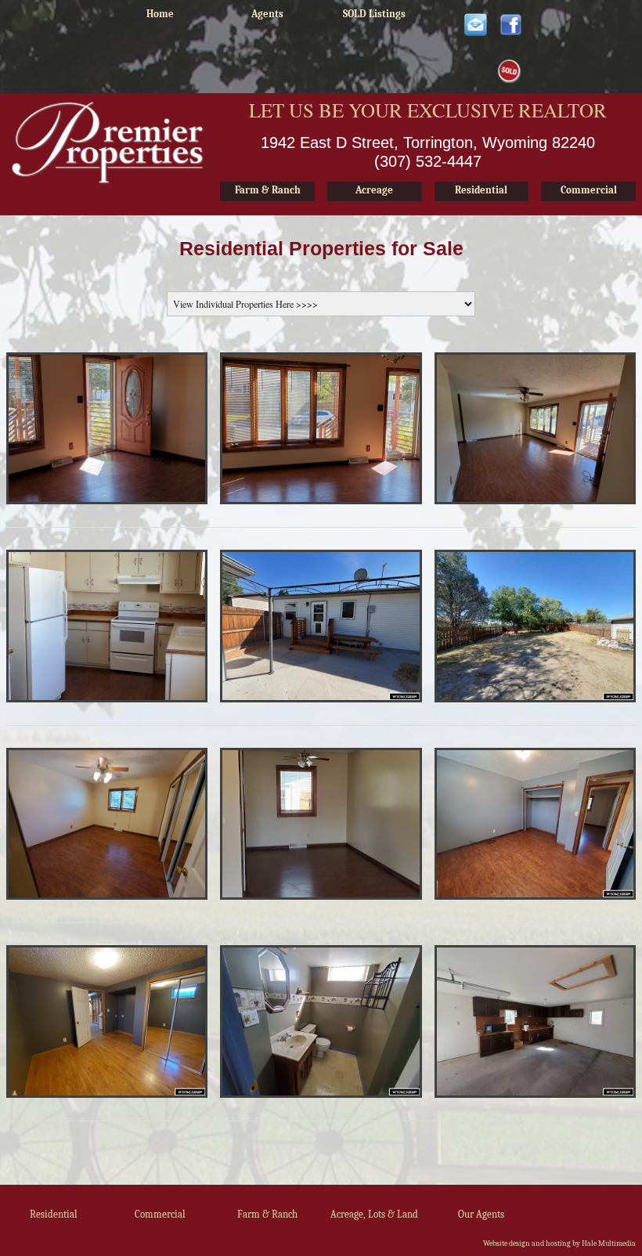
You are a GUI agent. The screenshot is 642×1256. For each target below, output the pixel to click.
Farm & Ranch (267, 1214)
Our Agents (481, 1214)
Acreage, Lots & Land (374, 1214)
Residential (54, 1214)
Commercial (160, 1214)
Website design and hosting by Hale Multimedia (559, 1243)
